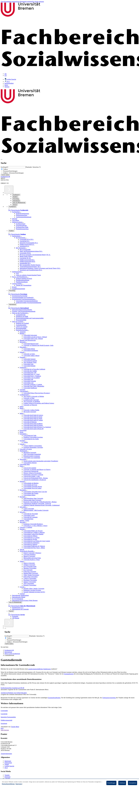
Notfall (7, 764)
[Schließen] (9, 306)
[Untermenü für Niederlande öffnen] (27, 451)
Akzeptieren (132, 783)
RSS (2, 728)
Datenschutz (8, 762)
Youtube (7, 775)
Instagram (7, 777)
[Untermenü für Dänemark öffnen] (26, 347)
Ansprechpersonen (6, 753)
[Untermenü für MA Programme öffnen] (26, 248)
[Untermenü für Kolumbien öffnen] (27, 434)
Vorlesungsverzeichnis (109, 697)
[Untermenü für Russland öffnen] (26, 497)
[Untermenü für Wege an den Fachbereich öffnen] (28, 313)
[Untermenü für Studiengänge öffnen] (21, 236)
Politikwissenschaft (6, 720)
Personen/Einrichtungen (10, 171)
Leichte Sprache (9, 766)
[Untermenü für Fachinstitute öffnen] (20, 212)
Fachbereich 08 (5, 176)
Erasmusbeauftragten (54, 697)
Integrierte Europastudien (8, 717)
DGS (6, 768)
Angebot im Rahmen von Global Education (14, 693)
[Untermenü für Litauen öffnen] (25, 444)
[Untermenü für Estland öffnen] (25, 352)
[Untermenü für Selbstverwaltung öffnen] (23, 222)
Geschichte (4, 714)
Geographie (4, 710)
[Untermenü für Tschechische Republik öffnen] (34, 551)
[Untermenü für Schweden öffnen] (26, 507)
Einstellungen (111, 783)
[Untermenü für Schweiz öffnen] (25, 512)
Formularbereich (69, 674)
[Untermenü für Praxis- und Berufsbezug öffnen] (27, 277)
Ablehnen (122, 783)
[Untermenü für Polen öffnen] (24, 466)
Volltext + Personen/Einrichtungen (13, 173)
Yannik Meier (15, 726)
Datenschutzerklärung (8, 784)
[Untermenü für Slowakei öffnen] (26, 522)
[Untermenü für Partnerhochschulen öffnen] (28, 330)
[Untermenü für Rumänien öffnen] (26, 490)
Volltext (5, 169)
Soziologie (4, 723)
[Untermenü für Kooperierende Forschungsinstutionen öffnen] (35, 299)
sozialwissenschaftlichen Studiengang (39, 669)
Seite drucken (5, 730)
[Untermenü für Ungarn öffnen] (25, 587)
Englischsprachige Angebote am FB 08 (12, 688)
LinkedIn (7, 778)
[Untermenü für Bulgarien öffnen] (26, 342)
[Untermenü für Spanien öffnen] (25, 529)
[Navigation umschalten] (1, 159)
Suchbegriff (4, 167)
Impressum (8, 761)
